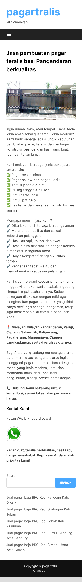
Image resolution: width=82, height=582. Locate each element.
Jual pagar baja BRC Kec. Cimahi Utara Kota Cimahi (37, 547)
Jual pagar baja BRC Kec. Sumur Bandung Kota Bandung (39, 535)
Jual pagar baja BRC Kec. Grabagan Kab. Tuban (38, 511)
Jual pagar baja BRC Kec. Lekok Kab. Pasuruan (35, 523)
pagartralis (33, 12)
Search (11, 475)
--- (48, 570)
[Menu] (9, 34)
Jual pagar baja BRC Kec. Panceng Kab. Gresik (37, 500)
